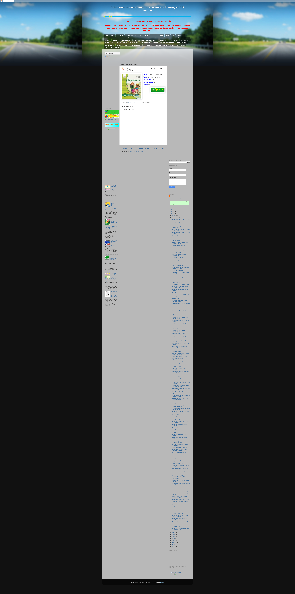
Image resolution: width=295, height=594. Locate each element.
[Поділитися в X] (146, 102)
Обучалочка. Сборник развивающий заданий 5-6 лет (181, 372)
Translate (110, 56)
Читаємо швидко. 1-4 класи (178, 248)
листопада (175, 217)
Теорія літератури (176, 374)
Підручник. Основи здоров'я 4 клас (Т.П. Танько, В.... (180, 290)
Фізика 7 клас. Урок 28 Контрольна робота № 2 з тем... (180, 268)
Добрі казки (174, 487)
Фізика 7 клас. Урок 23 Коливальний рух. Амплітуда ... (181, 484)
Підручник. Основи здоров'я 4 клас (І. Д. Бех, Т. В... (180, 287)
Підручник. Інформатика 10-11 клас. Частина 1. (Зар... (181, 529)
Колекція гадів (175, 478)
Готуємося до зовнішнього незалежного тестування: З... (179, 258)
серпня (174, 536)
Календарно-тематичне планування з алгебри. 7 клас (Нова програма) (114, 294)
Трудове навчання (145, 42)
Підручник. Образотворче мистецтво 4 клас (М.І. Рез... (181, 418)
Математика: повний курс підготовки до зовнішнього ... (181, 405)
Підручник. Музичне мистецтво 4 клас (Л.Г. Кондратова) (180, 428)
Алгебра (153, 35)
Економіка (107, 40)
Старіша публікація (159, 148)
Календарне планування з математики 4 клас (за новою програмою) (111, 259)
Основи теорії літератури (178, 376)
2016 (172, 211)
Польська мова (174, 40)
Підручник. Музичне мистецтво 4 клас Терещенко (180, 516)
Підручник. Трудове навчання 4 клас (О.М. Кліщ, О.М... (181, 236)
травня (174, 542)
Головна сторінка (109, 35)
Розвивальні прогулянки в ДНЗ (179, 275)
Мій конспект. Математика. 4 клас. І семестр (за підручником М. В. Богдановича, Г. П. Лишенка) (111, 224)
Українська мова (174, 45)
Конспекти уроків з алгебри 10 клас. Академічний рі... (181, 331)
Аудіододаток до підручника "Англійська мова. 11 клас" (179, 476)
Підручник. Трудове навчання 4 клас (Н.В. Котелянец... (181, 220)
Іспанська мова (136, 37)
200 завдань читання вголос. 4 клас (181, 504)
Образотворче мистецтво (167, 42)
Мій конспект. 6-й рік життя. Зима (180, 306)
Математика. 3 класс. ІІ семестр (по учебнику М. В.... (181, 261)
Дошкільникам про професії (179, 452)
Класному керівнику (136, 45)
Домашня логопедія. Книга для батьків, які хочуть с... (179, 497)
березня (174, 546)
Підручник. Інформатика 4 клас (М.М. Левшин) (179, 425)
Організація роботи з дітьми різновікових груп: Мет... (179, 455)
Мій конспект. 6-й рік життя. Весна (180, 308)
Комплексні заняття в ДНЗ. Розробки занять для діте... (181, 295)
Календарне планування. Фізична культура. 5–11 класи (114, 243)
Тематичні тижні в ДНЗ (177, 463)
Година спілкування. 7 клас (178, 510)
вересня (174, 534)
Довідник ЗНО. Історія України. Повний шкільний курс (179, 512)
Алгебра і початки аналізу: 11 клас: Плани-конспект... (180, 324)
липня (173, 538)
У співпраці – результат (177, 270)
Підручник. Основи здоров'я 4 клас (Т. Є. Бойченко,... (180, 281)
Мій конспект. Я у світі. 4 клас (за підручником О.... (180, 240)
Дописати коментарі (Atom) (136, 151)
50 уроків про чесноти (177, 292)
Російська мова (134, 42)
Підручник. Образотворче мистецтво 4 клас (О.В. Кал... (181, 415)
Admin (172, 196)
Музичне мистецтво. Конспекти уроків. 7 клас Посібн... (179, 264)
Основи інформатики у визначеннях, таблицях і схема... (181, 365)
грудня (174, 215)
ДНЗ (173, 35)
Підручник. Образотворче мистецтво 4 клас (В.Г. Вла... (181, 412)
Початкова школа (147, 37)
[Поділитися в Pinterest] (149, 102)
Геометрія (160, 35)
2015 (172, 213)
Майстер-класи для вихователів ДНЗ (181, 284)
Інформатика (129, 35)
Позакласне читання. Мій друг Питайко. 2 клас (179, 251)
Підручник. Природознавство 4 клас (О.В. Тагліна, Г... (181, 230)
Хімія (106, 47)
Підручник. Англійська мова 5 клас (180, 499)
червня (174, 540)
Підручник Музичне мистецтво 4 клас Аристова (180, 526)
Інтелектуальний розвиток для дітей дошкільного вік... (181, 304)
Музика (107, 42)
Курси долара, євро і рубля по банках (180, 204)
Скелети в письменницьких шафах (180, 491)
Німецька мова (163, 40)
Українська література (161, 45)
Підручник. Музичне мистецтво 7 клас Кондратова (180, 522)
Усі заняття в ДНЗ (176, 298)
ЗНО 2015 (145, 35)
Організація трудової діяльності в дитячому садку (180, 301)
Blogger (162, 582)
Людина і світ (180, 35)
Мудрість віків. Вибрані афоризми (180, 356)
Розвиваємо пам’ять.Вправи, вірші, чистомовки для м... (180, 278)
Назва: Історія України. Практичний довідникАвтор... (180, 350)
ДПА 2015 (138, 35)
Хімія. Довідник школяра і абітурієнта (178, 359)
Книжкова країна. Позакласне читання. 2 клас (179, 246)
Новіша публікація (127, 148)
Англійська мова (185, 40)
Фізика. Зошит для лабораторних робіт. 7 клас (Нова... (180, 362)
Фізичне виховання (139, 40)
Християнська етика (151, 40)
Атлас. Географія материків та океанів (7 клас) (179, 347)
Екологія (186, 37)
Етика (179, 37)
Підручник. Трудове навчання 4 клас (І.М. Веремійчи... (181, 233)
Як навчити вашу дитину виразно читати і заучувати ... (180, 399)
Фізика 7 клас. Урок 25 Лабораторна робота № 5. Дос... (181, 396)
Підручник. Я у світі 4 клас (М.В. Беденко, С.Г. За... (180, 441)
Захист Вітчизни (117, 37)
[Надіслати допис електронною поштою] (140, 102)
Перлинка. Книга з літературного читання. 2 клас (180, 243)
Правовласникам (114, 47)
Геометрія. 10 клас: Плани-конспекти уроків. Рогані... (179, 334)
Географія (155, 42)
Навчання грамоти (126, 40)
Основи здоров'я (148, 45)
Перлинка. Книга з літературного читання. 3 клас (180, 255)
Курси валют (173, 202)
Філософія (127, 37)
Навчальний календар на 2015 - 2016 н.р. (114, 187)
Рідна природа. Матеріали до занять (181, 458)
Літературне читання (122, 45)
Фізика (167, 35)
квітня (173, 544)
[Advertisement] (144, 56)
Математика (120, 35)
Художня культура (160, 37)
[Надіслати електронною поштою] (143, 102)
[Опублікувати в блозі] (144, 102)
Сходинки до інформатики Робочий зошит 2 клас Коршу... (180, 386)
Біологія (183, 45)
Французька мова (116, 42)
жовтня (174, 532)
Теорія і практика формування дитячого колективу (179, 450)
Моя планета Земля (177, 489)
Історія (125, 42)
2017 (172, 209)
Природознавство (109, 45)
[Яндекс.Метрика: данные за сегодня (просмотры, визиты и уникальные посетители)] (176, 572)
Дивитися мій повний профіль (176, 198)
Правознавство (172, 37)
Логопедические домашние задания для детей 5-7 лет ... (181, 354)
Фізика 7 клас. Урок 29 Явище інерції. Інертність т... (179, 223)
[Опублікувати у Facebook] (147, 102)
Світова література (181, 42)
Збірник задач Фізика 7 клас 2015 (180, 447)
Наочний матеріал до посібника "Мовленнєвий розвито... (180, 469)
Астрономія (116, 40)
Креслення (108, 37)
